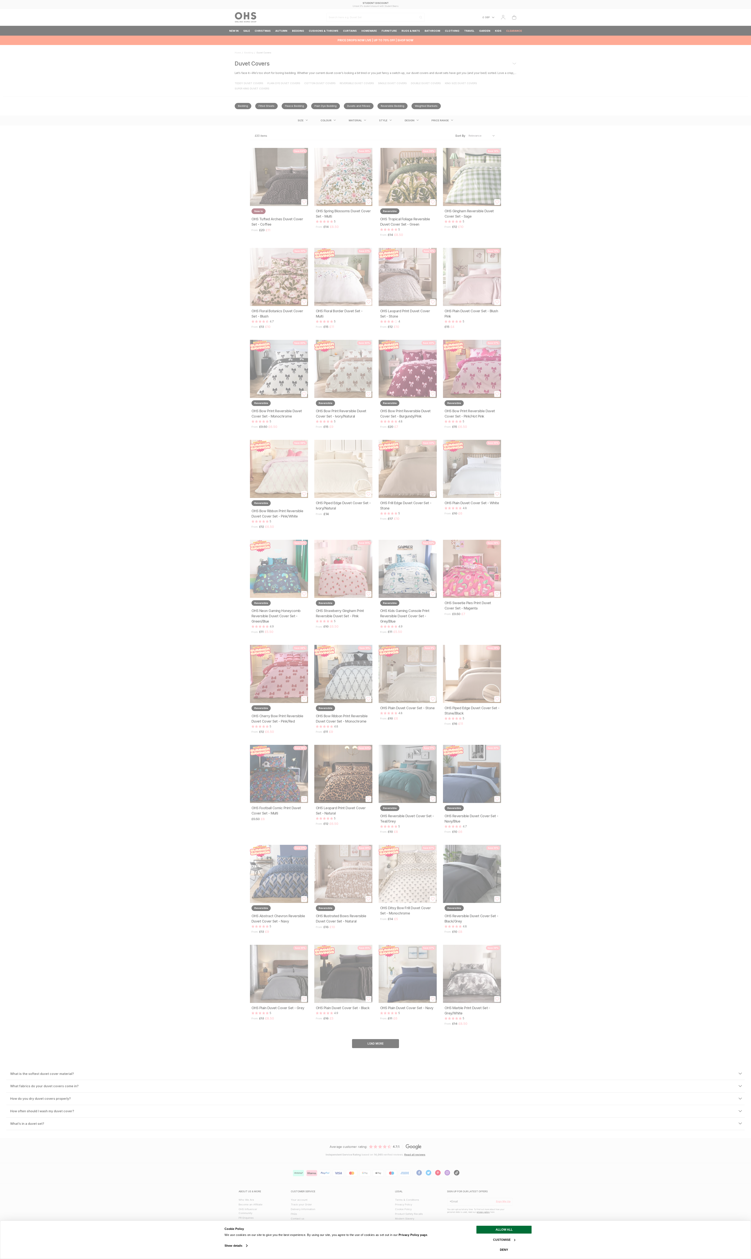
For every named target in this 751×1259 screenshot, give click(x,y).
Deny (504, 1249)
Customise (502, 1239)
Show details (233, 1245)
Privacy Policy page (413, 1235)
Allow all (504, 1229)
